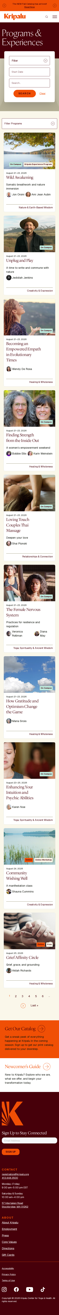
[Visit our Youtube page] (29, 1289)
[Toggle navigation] (54, 16)
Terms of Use (8, 1280)
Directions (8, 1248)
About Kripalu (10, 1222)
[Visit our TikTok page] (42, 1289)
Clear (42, 93)
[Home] (15, 15)
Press (5, 1235)
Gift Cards (8, 1255)
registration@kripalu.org (15, 1174)
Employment (9, 1229)
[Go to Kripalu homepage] (12, 1113)
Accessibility (8, 1268)
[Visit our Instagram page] (4, 1289)
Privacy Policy (9, 1274)
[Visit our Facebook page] (16, 1289)
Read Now (29, 7)
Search (24, 93)
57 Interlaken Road (12, 1203)
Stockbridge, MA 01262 (15, 1206)
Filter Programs (13, 123)
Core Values (9, 1242)
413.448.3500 (10, 1178)
